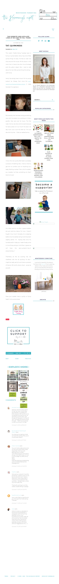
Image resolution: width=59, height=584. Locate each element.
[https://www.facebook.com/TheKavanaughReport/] (39, 41)
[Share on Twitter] (27, 353)
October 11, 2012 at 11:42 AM (19, 503)
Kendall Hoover (16, 407)
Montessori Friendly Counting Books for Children (38, 174)
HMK (13, 49)
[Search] (52, 99)
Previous (28, 358)
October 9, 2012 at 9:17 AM (19, 440)
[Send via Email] (29, 353)
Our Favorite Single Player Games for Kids (48, 156)
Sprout (43, 264)
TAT (16, 49)
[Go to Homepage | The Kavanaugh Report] (29, 24)
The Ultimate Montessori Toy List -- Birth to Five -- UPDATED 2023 (38, 137)
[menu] (3, 29)
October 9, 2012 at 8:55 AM (19, 425)
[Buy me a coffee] (18, 336)
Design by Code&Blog (48, 576)
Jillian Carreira (15, 446)
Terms (6, 576)
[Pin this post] (24, 353)
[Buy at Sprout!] (44, 289)
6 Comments (9, 353)
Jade (13, 509)
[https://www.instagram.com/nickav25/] (45, 41)
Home (17, 358)
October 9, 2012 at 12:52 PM (19, 489)
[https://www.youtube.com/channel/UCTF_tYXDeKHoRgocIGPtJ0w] (49, 41)
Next (7, 358)
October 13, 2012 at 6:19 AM (19, 526)
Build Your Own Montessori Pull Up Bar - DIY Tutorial (49, 137)
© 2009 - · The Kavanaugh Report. (29, 576)
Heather (14, 472)
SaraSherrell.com (16, 495)
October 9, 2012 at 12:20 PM (19, 466)
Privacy (13, 576)
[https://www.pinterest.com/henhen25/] (42, 41)
